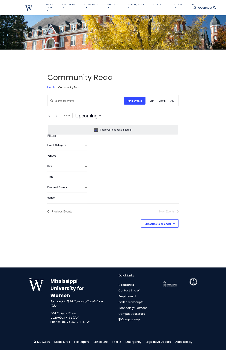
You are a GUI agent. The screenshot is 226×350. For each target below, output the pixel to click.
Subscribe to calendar (158, 224)
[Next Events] (56, 115)
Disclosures (62, 342)
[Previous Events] (49, 115)
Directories (126, 285)
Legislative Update (158, 342)
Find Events (134, 100)
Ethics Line (100, 342)
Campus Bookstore (131, 314)
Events (51, 87)
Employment (127, 296)
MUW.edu (43, 342)
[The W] (36, 284)
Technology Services (132, 308)
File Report (81, 342)
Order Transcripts (131, 302)
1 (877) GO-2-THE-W (75, 322)
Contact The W (129, 290)
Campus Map (130, 319)
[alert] (113, 130)
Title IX (116, 342)
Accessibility (183, 342)
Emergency (133, 342)
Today (67, 115)
